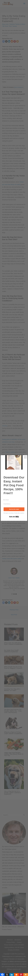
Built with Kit (14, 516)
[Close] (25, 457)
